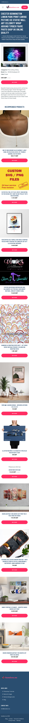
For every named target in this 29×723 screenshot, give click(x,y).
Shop (24, 7)
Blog (5, 699)
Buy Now (14, 82)
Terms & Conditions (19, 718)
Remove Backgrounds (9, 697)
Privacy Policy (12, 720)
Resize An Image (8, 694)
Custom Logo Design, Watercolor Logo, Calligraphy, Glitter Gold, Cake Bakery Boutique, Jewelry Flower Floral (14, 289)
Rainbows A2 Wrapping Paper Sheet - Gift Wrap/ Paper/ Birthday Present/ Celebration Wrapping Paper (14, 347)
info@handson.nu (5, 2)
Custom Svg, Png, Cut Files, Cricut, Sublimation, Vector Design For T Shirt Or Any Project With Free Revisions (14, 194)
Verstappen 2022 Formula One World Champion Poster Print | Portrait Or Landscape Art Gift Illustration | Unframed (14, 241)
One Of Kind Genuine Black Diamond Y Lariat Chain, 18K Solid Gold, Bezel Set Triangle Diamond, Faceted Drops (15, 152)
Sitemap (18, 720)
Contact (11, 718)
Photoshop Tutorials (9, 691)
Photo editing (11, 70)
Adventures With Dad (14, 470)
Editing (17, 70)
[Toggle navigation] (3, 7)
